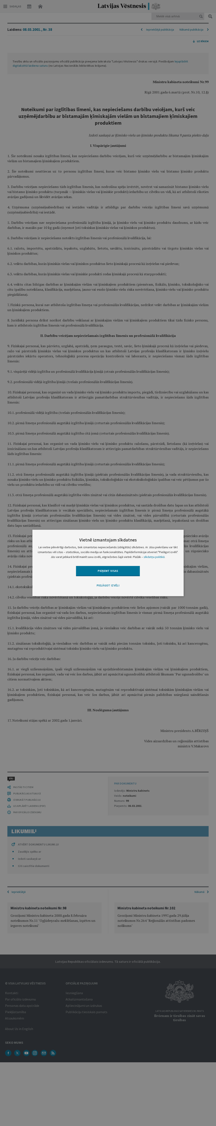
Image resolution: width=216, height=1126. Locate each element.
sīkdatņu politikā (154, 557)
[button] (108, 585)
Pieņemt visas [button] (108, 571)
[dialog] (108, 563)
